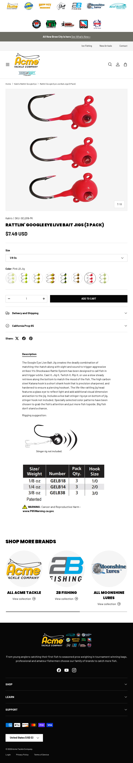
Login (8, 754)
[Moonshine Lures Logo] (95, 6)
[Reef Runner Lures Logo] (118, 6)
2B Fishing (66, 592)
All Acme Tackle (24, 592)
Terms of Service (41, 754)
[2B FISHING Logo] (77, 6)
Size (8, 250)
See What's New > (80, 36)
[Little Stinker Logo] (67, 24)
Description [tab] (29, 354)
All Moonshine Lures (109, 595)
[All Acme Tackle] (24, 569)
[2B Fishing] (66, 569)
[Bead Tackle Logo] (83, 24)
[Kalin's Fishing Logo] (29, 6)
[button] (125, 64)
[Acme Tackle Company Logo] (12, 6)
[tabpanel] (66, 436)
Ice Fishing (87, 45)
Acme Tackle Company (22, 749)
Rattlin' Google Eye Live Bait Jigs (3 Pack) (58, 84)
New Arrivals (106, 45)
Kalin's (9, 218)
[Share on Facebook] (23, 338)
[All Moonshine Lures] (109, 569)
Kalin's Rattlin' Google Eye (25, 84)
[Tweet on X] (17, 338)
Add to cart (88, 298)
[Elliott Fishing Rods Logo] (61, 6)
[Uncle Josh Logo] (51, 24)
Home (8, 84)
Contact (123, 45)
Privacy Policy (22, 754)
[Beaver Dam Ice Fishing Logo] (36, 24)
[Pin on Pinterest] (30, 338)
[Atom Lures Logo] (97, 24)
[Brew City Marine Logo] (45, 6)
